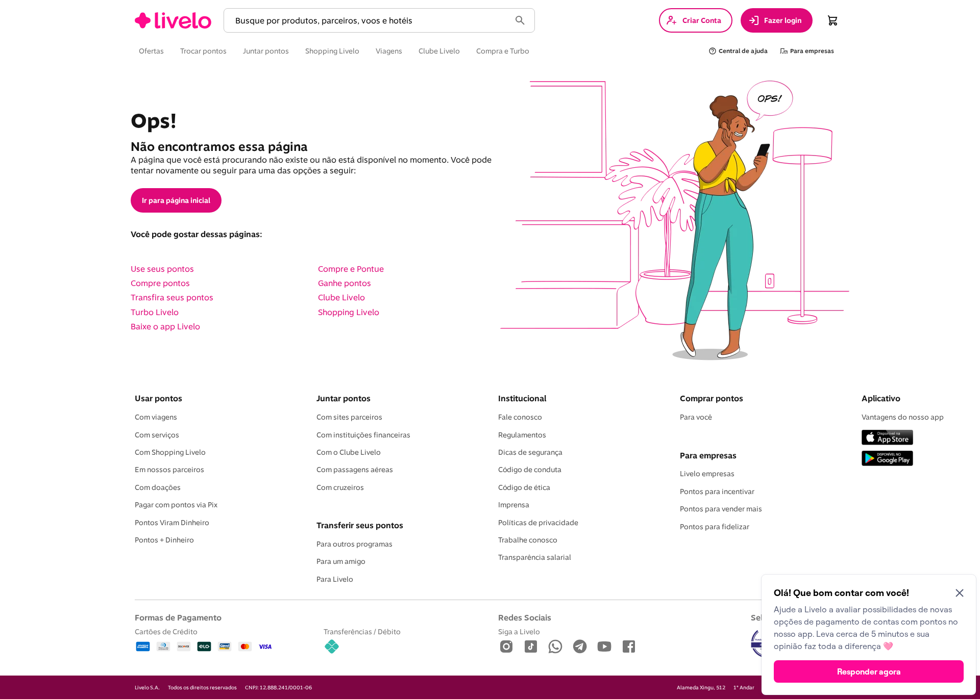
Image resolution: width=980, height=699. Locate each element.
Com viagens (156, 417)
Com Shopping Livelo (170, 452)
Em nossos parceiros (169, 469)
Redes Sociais (524, 617)
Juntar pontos (343, 398)
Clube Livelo (341, 297)
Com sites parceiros (349, 417)
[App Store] (887, 438)
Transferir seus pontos (359, 525)
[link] (173, 20)
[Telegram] (580, 647)
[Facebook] (629, 647)
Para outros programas (354, 544)
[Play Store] (887, 459)
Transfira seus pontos (172, 297)
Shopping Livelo (348, 312)
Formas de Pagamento (178, 617)
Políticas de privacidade (538, 523)
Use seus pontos (162, 268)
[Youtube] (604, 647)
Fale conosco (520, 417)
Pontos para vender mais (721, 509)
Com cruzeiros (340, 487)
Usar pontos (158, 398)
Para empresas (708, 455)
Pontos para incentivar (717, 491)
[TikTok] (531, 647)
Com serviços (157, 435)
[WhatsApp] (555, 647)
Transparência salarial (534, 557)
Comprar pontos (711, 398)
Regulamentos (522, 435)
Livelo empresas (707, 474)
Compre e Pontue (351, 268)
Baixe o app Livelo (165, 326)
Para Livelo (334, 579)
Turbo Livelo (155, 312)
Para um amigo (340, 561)
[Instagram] (506, 647)
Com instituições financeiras (363, 435)
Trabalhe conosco (527, 540)
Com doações (158, 487)
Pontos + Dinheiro (164, 540)
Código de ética (524, 487)
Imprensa (513, 505)
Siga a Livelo (519, 631)
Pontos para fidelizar (714, 527)
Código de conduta (529, 469)
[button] (369, 20)
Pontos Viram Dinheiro (172, 523)
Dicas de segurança (530, 452)
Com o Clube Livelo (348, 452)
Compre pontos (160, 283)
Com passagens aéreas (354, 469)
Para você (696, 417)
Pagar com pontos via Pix (176, 505)
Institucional (522, 398)
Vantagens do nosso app (903, 417)
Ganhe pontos (344, 283)
